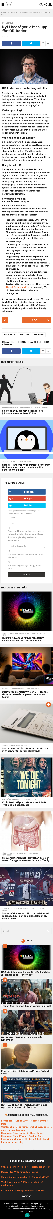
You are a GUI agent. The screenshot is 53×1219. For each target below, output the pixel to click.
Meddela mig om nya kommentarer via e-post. (25, 556)
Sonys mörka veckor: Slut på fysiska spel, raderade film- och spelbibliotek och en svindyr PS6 (26, 916)
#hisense (35, 688)
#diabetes (33, 853)
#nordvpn (38, 335)
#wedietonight (32, 799)
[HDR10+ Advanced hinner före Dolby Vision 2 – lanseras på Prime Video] (26, 611)
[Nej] (49, 1209)
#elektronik (14, 745)
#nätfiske (24, 335)
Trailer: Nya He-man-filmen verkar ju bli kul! (26, 1006)
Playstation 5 (16, 908)
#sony (4, 910)
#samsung (6, 635)
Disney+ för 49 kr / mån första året (19, 1172)
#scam (45, 407)
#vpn (29, 461)
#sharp (24, 745)
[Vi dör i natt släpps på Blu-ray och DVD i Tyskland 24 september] (26, 777)
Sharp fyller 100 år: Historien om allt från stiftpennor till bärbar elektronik (25, 749)
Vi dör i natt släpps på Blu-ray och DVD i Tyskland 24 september (24, 803)
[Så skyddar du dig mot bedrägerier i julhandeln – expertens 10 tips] (26, 385)
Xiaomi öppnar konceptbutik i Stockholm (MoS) (25, 1177)
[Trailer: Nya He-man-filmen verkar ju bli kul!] (26, 991)
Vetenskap (23, 853)
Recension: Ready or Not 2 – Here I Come (22, 1133)
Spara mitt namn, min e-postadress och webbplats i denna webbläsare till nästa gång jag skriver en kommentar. (26, 536)
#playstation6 (38, 908)
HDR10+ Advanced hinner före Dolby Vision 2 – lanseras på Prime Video (23, 639)
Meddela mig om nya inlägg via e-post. (24, 567)
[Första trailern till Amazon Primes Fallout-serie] (26, 1056)
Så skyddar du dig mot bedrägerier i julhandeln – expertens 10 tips (22, 412)
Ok (27, 1215)
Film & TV (5, 908)
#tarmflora (7, 855)
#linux (13, 461)
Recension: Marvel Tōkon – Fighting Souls (22, 1136)
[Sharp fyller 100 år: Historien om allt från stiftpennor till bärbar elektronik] (26, 723)
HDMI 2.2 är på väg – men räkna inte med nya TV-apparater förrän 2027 (24, 1106)
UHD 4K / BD (6, 799)
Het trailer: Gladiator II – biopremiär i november (22, 1038)
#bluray (15, 799)
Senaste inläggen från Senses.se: (27, 1115)
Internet (7, 23)
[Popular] (48, 704)
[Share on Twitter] (31, 43)
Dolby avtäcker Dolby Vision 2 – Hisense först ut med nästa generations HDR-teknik (25, 694)
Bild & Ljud (19, 633)
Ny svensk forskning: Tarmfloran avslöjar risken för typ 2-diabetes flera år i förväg (25, 859)
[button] (3, 4)
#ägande (26, 908)
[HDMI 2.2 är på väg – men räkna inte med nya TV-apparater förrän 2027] (26, 1090)
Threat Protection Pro (17, 287)
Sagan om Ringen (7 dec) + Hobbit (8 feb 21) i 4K (25, 1167)
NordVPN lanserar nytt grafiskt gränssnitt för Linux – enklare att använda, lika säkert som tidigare (26, 467)
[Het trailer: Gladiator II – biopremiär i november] (26, 1022)
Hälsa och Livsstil (10, 853)
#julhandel (36, 407)
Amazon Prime (8, 633)
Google (28, 498)
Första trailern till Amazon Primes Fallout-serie (25, 1072)
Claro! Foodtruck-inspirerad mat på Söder (22, 1190)
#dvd (22, 799)
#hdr (27, 633)
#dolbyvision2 (18, 688)
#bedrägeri (9, 335)
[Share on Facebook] (11, 43)
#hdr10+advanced (37, 633)
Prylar (5, 745)
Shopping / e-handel (10, 407)
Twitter (28, 505)
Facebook (28, 491)
